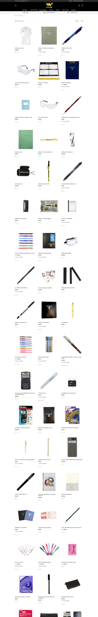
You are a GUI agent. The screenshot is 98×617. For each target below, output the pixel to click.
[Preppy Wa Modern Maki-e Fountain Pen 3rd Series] (72, 344)
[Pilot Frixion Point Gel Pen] (25, 344)
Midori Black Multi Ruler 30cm (68, 287)
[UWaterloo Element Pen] (72, 35)
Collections (24, 10)
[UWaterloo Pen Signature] (72, 139)
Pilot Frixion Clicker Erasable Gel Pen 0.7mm (24, 253)
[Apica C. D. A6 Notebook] (72, 206)
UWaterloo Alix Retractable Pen (45, 152)
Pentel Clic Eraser (42, 393)
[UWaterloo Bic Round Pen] (49, 171)
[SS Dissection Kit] (25, 171)
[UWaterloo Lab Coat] (25, 35)
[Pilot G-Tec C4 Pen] (25, 549)
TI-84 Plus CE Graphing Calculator (22, 427)
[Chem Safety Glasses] (49, 105)
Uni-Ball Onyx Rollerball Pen (21, 287)
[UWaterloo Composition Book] (49, 240)
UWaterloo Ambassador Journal (45, 427)
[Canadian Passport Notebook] (49, 515)
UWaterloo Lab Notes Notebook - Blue (23, 117)
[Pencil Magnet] (72, 310)
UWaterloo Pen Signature (67, 152)
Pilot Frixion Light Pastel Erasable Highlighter (25, 459)
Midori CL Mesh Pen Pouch (67, 596)
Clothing (51, 10)
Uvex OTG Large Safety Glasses (22, 82)
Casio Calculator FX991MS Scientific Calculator (72, 459)
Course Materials (34, 10)
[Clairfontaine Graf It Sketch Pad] (72, 549)
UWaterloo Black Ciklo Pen (21, 494)
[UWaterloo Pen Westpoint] (25, 206)
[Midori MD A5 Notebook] (72, 482)
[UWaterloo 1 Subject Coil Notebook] (49, 35)
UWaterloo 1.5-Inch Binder (21, 527)
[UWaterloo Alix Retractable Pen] (49, 139)
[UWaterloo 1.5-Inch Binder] (25, 515)
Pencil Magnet (65, 322)
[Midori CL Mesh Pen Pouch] (72, 584)
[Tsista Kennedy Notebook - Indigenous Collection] (49, 482)
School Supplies (42, 10)
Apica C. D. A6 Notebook (67, 218)
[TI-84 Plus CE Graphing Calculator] (25, 415)
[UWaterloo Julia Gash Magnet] (49, 206)
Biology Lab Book (18, 152)
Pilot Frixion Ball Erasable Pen (44, 562)
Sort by (16, 21)
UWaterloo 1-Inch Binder (43, 322)
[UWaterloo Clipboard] (72, 70)
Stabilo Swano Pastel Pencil (44, 459)
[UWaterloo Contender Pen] (25, 310)
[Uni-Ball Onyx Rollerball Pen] (25, 275)
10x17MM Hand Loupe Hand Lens (69, 393)
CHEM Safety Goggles (66, 253)
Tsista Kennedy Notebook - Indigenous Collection (47, 495)
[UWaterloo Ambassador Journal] (49, 415)
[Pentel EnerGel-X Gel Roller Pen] (72, 171)
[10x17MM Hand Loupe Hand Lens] (72, 380)
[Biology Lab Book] (25, 139)
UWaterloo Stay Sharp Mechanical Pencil (71, 117)
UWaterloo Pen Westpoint (20, 218)
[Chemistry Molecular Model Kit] (49, 275)
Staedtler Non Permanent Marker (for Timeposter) (46, 597)
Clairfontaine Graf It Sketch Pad (68, 562)
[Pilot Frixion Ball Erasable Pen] (49, 549)
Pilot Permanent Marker (43, 357)
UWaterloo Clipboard (66, 82)
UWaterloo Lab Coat (19, 48)
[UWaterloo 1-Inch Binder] (49, 310)
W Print (70, 0)
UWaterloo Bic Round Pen (44, 183)
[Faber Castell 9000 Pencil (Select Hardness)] (72, 515)
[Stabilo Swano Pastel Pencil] (49, 447)
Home (16, 15)
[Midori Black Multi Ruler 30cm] (72, 275)
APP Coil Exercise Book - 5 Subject (22, 596)
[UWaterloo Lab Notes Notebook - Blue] (25, 105)
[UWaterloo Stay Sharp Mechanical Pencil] (72, 105)
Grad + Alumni (65, 10)
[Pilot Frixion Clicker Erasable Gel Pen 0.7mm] (25, 240)
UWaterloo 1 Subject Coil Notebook (46, 48)
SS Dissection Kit (19, 183)
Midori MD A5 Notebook (67, 494)
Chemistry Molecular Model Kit (45, 287)
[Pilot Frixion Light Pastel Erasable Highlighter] (25, 447)
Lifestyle (57, 10)
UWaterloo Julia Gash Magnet (44, 218)
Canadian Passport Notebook (44, 527)
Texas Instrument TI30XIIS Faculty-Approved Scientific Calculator (25, 394)
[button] (82, 5)
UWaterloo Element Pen (67, 48)
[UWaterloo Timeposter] (49, 70)
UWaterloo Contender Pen (21, 322)
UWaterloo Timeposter (43, 82)
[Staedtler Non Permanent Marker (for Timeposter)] (49, 584)
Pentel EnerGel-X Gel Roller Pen (69, 183)
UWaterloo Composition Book (44, 253)
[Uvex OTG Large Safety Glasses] (25, 70)
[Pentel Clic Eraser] (49, 380)
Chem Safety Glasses (43, 117)
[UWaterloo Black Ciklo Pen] (25, 482)
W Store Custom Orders (78, 0)
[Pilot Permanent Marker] (49, 344)
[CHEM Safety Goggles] (72, 240)
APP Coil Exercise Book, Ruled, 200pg (70, 427)
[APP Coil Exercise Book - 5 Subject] (25, 584)
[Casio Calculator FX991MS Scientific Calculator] (72, 447)
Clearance (73, 10)
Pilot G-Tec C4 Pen (19, 562)
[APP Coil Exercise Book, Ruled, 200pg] (72, 415)
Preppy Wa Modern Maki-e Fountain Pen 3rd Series (71, 357)
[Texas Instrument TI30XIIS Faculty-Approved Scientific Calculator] (25, 380)
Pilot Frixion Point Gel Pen (20, 357)
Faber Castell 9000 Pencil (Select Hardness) (71, 527)
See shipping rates (29, 0)
